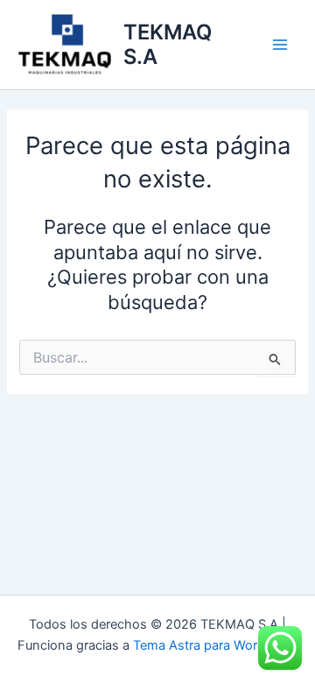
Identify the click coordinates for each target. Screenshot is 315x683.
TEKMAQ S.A (167, 44)
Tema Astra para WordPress (215, 645)
